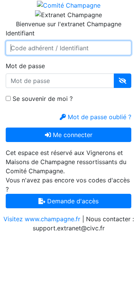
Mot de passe (25, 66)
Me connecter (71, 135)
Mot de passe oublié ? (98, 117)
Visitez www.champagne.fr (41, 219)
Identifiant (20, 33)
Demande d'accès (72, 201)
